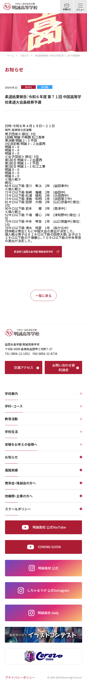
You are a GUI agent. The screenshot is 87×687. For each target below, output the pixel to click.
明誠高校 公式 (48, 568)
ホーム (10, 55)
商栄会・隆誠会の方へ (20, 483)
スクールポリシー (18, 509)
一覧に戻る (43, 295)
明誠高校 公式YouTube (49, 527)
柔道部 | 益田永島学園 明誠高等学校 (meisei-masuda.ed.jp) (33, 253)
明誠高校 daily (48, 612)
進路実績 (11, 470)
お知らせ (24, 55)
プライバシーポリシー (20, 677)
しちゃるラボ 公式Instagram (48, 590)
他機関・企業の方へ (19, 496)
